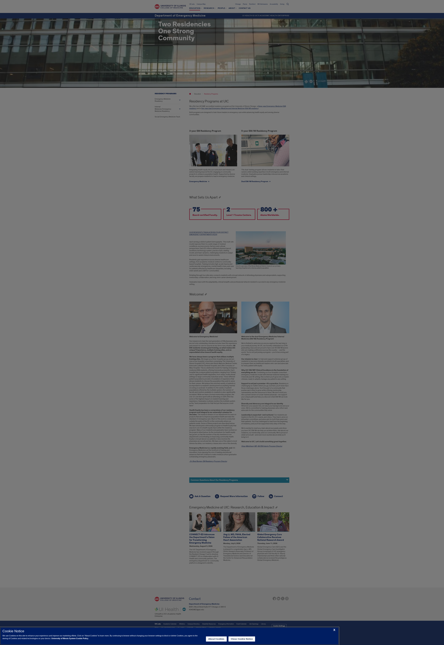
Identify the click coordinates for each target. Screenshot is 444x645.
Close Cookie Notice (242, 639)
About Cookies (216, 639)
